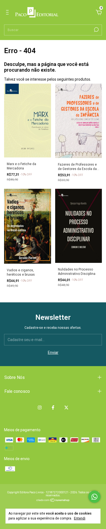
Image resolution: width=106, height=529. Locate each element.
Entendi (79, 518)
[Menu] (8, 13)
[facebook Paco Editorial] (53, 407)
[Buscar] (96, 30)
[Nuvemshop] (53, 500)
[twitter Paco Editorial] (66, 407)
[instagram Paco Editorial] (40, 407)
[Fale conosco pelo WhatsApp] (94, 497)
